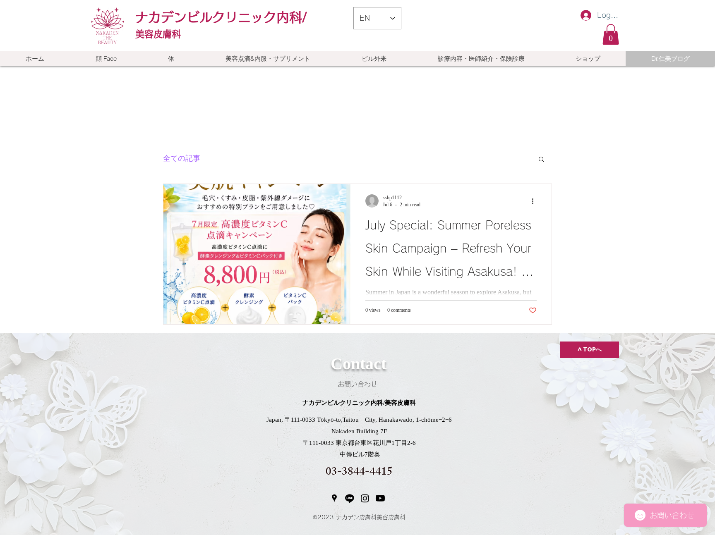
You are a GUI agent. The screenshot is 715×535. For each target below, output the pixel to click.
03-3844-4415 (359, 472)
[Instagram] (365, 498)
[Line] (349, 498)
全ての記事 (181, 159)
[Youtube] (380, 498)
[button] (610, 34)
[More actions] (535, 201)
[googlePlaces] (334, 498)
